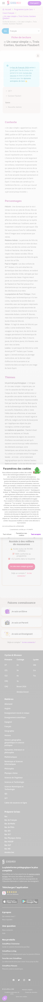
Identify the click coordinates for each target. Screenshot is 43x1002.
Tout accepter (36, 534)
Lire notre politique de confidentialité (13, 526)
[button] (4, 998)
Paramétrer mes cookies (21, 534)
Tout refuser (7, 534)
